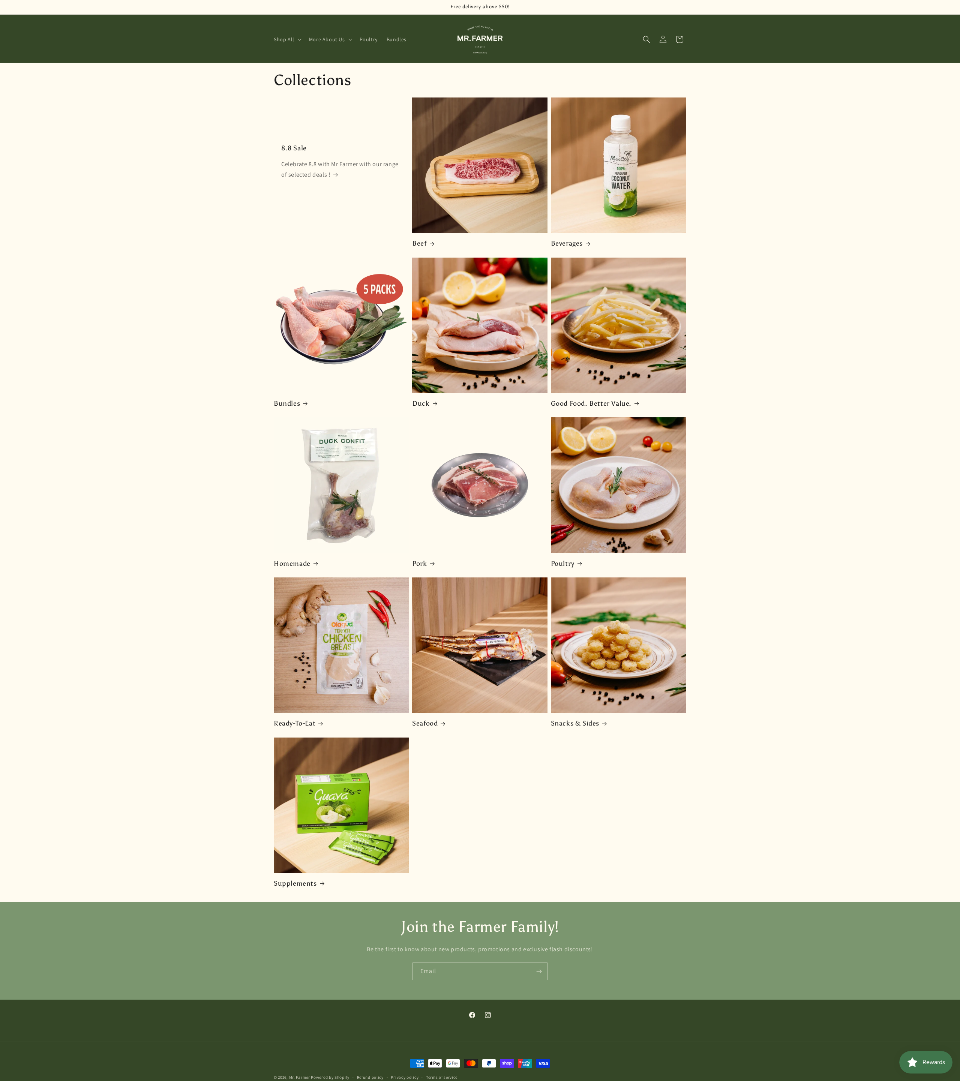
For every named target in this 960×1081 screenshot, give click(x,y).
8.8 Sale (294, 148)
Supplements (295, 883)
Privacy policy (404, 1077)
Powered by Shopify (330, 1077)
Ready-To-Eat (294, 723)
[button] (286, 39)
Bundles (287, 403)
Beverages (567, 243)
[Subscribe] (539, 971)
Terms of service (442, 1077)
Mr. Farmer (299, 1077)
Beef (419, 243)
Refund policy (370, 1077)
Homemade (292, 563)
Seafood (425, 723)
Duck (420, 403)
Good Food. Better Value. (591, 403)
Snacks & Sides (575, 723)
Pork (419, 563)
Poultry (562, 563)
